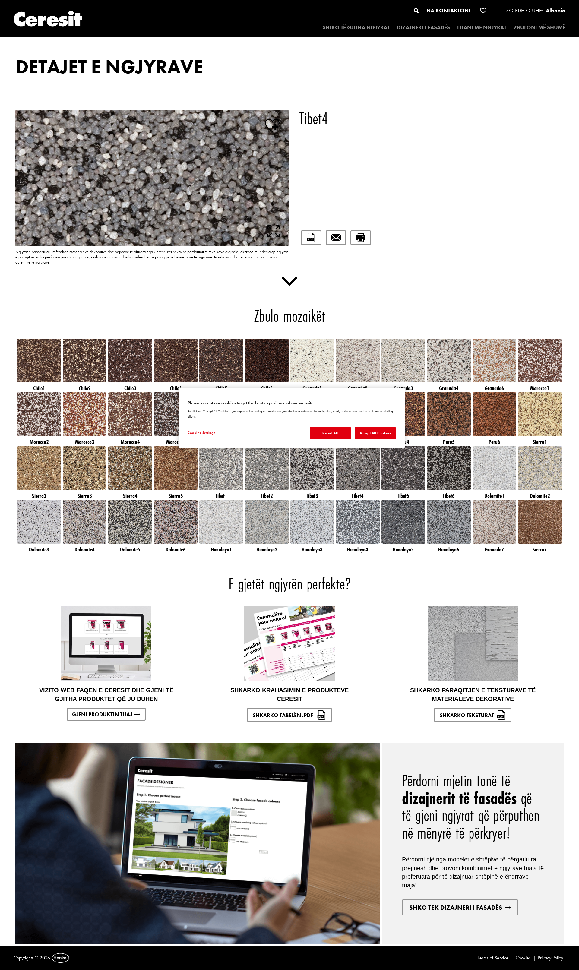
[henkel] (60, 958)
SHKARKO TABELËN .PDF (283, 715)
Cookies (523, 958)
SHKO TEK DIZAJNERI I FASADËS (455, 907)
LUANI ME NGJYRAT (481, 27)
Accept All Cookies (375, 433)
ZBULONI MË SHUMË (539, 27)
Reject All (330, 433)
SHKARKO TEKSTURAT (467, 715)
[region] (292, 418)
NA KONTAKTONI (448, 10)
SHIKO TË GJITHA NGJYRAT (356, 27)
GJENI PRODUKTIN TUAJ (102, 714)
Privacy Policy (550, 958)
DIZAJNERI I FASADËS (423, 27)
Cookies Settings (201, 433)
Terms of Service (493, 958)
